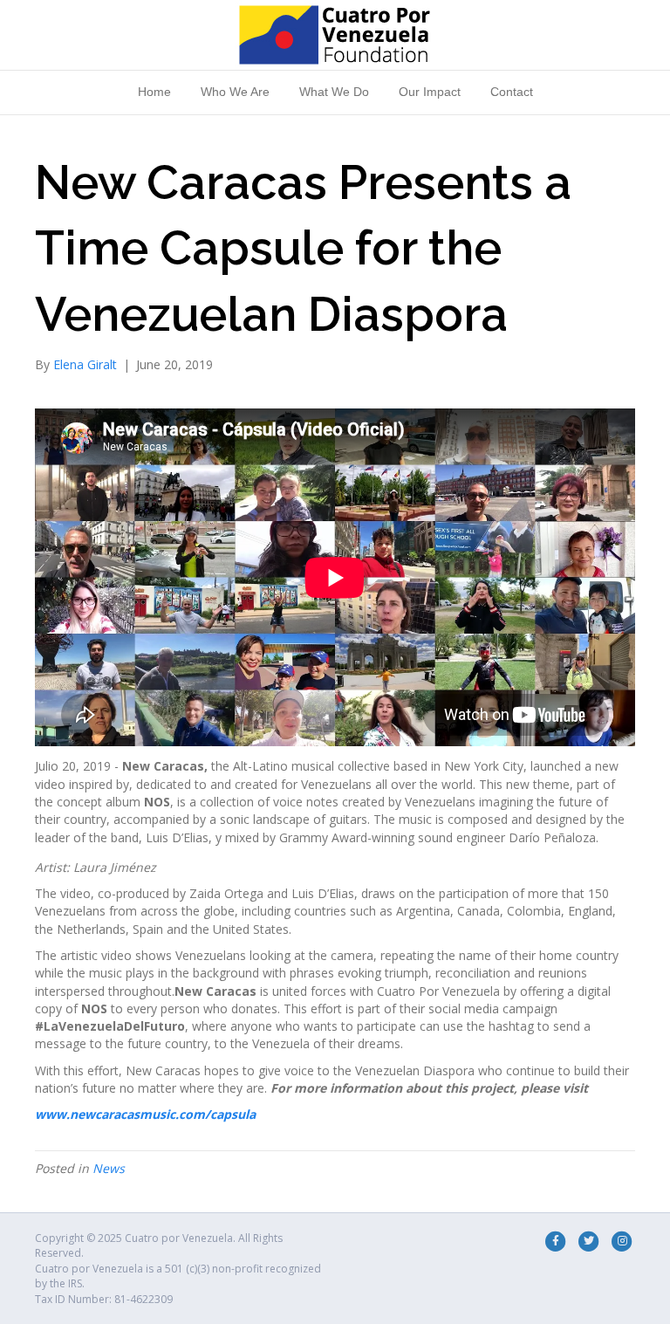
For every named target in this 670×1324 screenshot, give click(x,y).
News (108, 1168)
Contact (511, 92)
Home (154, 92)
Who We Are (235, 92)
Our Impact (430, 92)
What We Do (334, 92)
